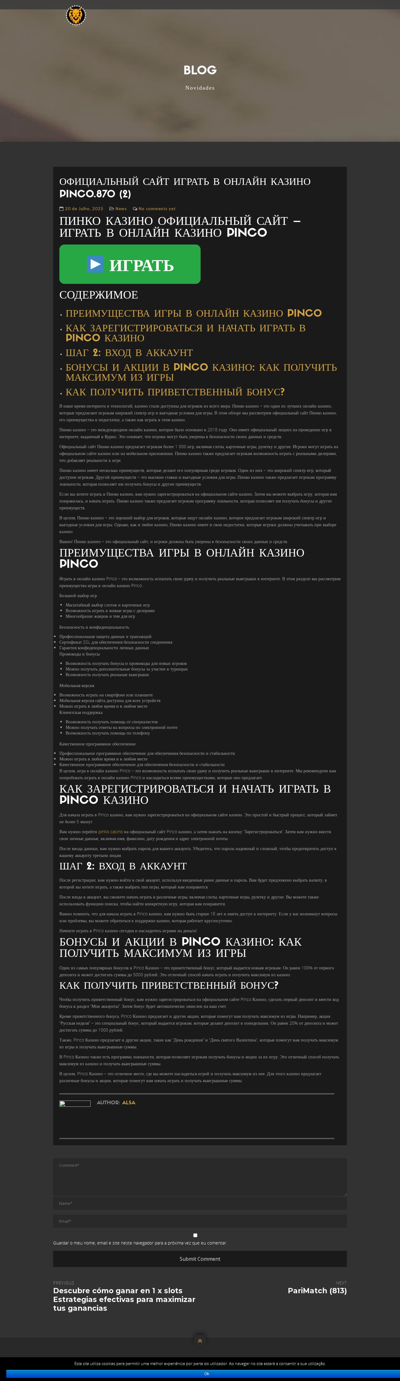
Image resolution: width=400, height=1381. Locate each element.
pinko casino (110, 831)
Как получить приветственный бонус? (175, 393)
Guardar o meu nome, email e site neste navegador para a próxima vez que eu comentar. (140, 1243)
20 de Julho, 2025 (84, 208)
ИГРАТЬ (139, 264)
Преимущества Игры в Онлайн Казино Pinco (194, 314)
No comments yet (157, 208)
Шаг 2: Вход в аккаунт (129, 354)
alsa (128, 1103)
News (121, 208)
